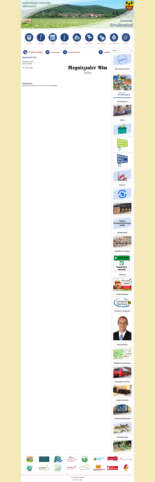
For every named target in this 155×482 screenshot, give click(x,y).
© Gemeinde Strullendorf (77, 477)
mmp (81, 479)
